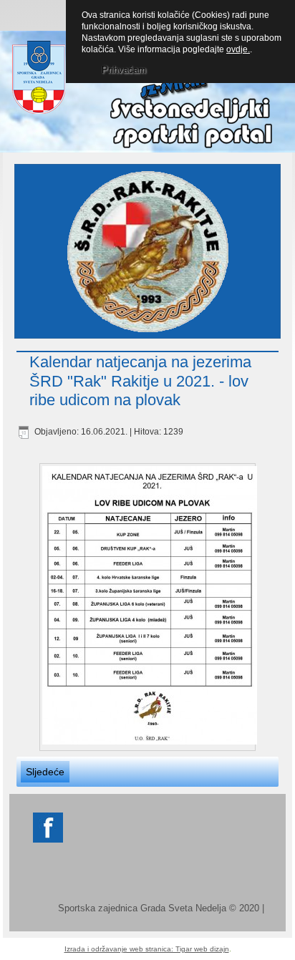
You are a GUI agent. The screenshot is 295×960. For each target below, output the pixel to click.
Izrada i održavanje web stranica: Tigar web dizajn (146, 949)
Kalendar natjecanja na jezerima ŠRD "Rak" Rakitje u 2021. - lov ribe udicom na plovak (140, 381)
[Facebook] (48, 841)
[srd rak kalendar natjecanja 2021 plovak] (147, 607)
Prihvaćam (124, 69)
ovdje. (238, 49)
